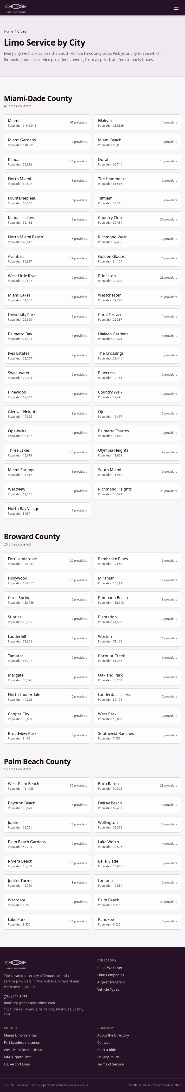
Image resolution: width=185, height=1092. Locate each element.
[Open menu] (176, 8)
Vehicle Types (108, 989)
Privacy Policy (108, 1057)
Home (8, 31)
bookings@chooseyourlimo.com (29, 1003)
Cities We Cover (109, 967)
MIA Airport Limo (17, 1057)
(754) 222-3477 (15, 996)
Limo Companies (110, 975)
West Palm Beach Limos (23, 1049)
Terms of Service (110, 1064)
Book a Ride (106, 1049)
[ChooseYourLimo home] (15, 7)
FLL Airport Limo (17, 1064)
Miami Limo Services (20, 1035)
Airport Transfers (111, 982)
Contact (103, 1042)
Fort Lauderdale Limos (22, 1042)
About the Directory (113, 1035)
